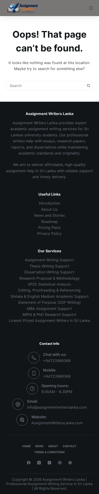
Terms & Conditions (49, 452)
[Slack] (70, 462)
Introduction (49, 203)
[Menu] (91, 8)
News (39, 446)
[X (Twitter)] (39, 462)
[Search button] (88, 85)
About (53, 446)
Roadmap (49, 221)
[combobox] (45, 85)
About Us (49, 209)
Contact (69, 446)
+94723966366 (57, 360)
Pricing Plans (49, 227)
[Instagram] (49, 462)
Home (26, 446)
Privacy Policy (49, 233)
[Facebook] (28, 462)
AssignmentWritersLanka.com (57, 423)
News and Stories (49, 215)
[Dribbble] (59, 462)
